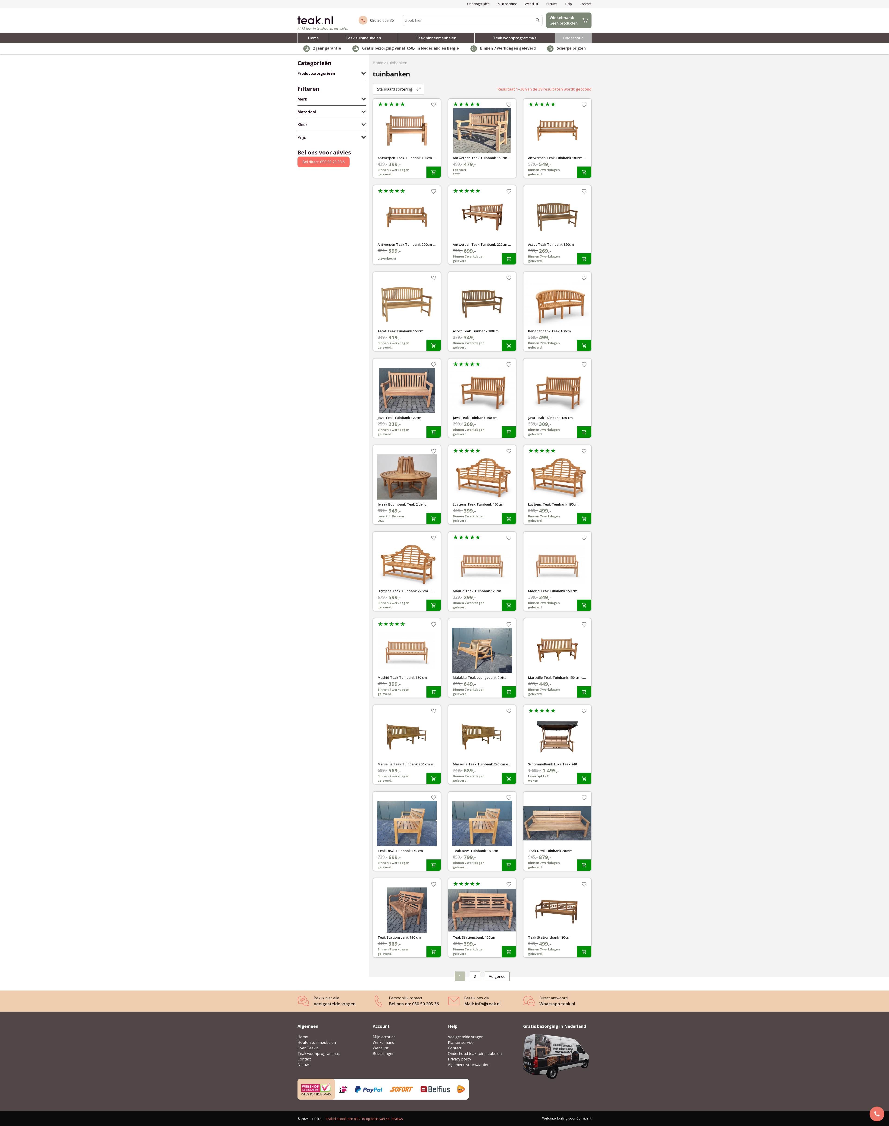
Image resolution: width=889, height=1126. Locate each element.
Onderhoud (573, 38)
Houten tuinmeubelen (316, 1042)
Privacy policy (459, 1059)
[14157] (584, 865)
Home (313, 38)
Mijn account (507, 4)
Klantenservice (460, 1042)
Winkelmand (383, 1042)
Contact (586, 4)
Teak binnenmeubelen (436, 38)
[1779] (584, 605)
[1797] (433, 345)
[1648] (509, 518)
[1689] (433, 172)
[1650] (584, 258)
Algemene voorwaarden (468, 1064)
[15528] (509, 692)
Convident (584, 1118)
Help (568, 4)
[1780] (433, 692)
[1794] (584, 778)
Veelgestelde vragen (465, 1036)
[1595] (584, 518)
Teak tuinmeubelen (363, 38)
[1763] (584, 345)
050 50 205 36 (382, 20)
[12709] (509, 778)
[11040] (509, 951)
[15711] (433, 865)
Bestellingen (383, 1053)
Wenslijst (531, 4)
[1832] (509, 258)
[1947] (433, 518)
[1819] (509, 432)
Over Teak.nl (308, 1048)
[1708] (433, 432)
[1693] (584, 172)
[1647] (433, 605)
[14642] (433, 951)
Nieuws (551, 4)
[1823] (509, 345)
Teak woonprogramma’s (514, 38)
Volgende (497, 976)
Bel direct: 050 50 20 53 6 (323, 161)
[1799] (433, 778)
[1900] (584, 692)
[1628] (584, 432)
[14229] (509, 865)
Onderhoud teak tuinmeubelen (475, 1053)
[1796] (509, 605)
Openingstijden (478, 4)
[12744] (584, 951)
